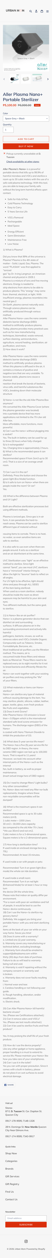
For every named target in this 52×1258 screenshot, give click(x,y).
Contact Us (11, 1199)
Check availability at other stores (22, 161)
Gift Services (12, 1176)
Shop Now (11, 1153)
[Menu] (47, 11)
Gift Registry (12, 1184)
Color (5, 113)
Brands (9, 1168)
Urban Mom (20, 1249)
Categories (11, 1161)
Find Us (9, 1191)
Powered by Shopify (35, 1249)
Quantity (7, 124)
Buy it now (26, 146)
